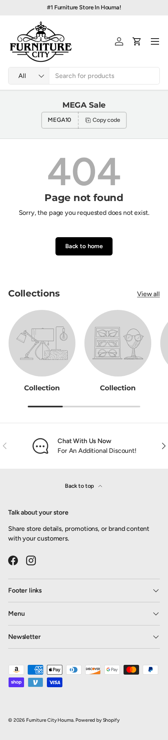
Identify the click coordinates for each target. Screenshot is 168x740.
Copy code (106, 120)
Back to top (80, 486)
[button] (137, 41)
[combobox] (84, 75)
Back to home (84, 246)
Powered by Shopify (97, 720)
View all (148, 294)
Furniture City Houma (49, 720)
